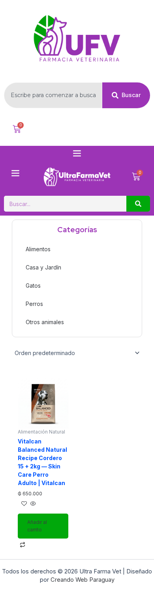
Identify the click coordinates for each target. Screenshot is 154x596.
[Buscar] (138, 204)
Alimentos (38, 249)
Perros (34, 303)
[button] (76, 153)
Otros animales (45, 322)
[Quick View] (32, 503)
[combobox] (53, 95)
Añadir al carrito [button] (37, 526)
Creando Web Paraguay (83, 579)
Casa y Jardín (43, 267)
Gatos (33, 285)
